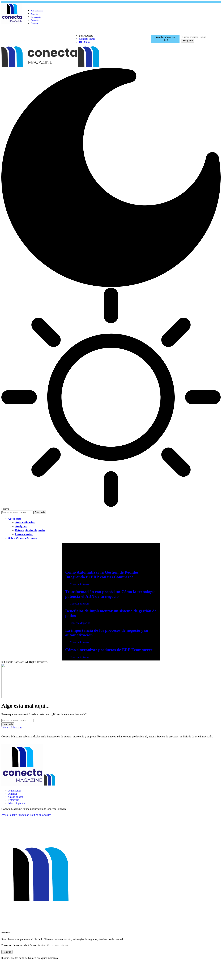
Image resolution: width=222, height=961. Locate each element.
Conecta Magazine (80, 622)
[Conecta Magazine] (78, 66)
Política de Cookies (40, 814)
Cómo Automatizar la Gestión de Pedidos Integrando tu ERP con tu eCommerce (102, 574)
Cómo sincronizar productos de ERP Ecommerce (109, 649)
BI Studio (84, 41)
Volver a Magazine (11, 727)
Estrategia (35, 20)
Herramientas (36, 17)
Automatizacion (37, 11)
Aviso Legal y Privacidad (15, 814)
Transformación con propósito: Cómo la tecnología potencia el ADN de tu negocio (110, 594)
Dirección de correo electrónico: (19, 945)
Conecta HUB (87, 38)
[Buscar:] (17, 720)
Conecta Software (79, 584)
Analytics (34, 14)
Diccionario (35, 23)
